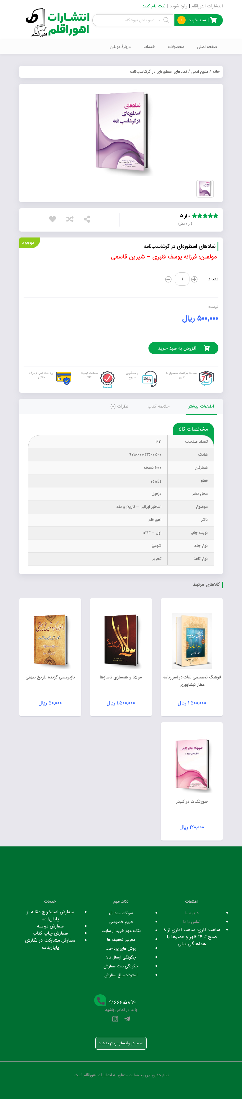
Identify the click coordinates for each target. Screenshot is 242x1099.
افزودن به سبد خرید (177, 348)
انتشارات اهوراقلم (207, 6)
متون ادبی (199, 71)
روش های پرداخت (121, 948)
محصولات (176, 46)
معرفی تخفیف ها (121, 939)
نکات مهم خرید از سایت (121, 930)
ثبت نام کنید (154, 6)
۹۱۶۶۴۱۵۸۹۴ (122, 1003)
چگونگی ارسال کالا (121, 957)
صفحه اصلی (207, 46)
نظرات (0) (119, 406)
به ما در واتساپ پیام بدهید (121, 1043)
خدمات (149, 46)
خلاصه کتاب (158, 406)
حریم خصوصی (121, 922)
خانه (216, 71)
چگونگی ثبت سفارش (121, 966)
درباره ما (192, 913)
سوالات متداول (121, 913)
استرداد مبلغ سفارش (121, 975)
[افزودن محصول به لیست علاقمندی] (54, 220)
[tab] (201, 406)
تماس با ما (191, 922)
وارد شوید (178, 6)
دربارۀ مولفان (120, 46)
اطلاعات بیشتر (201, 406)
